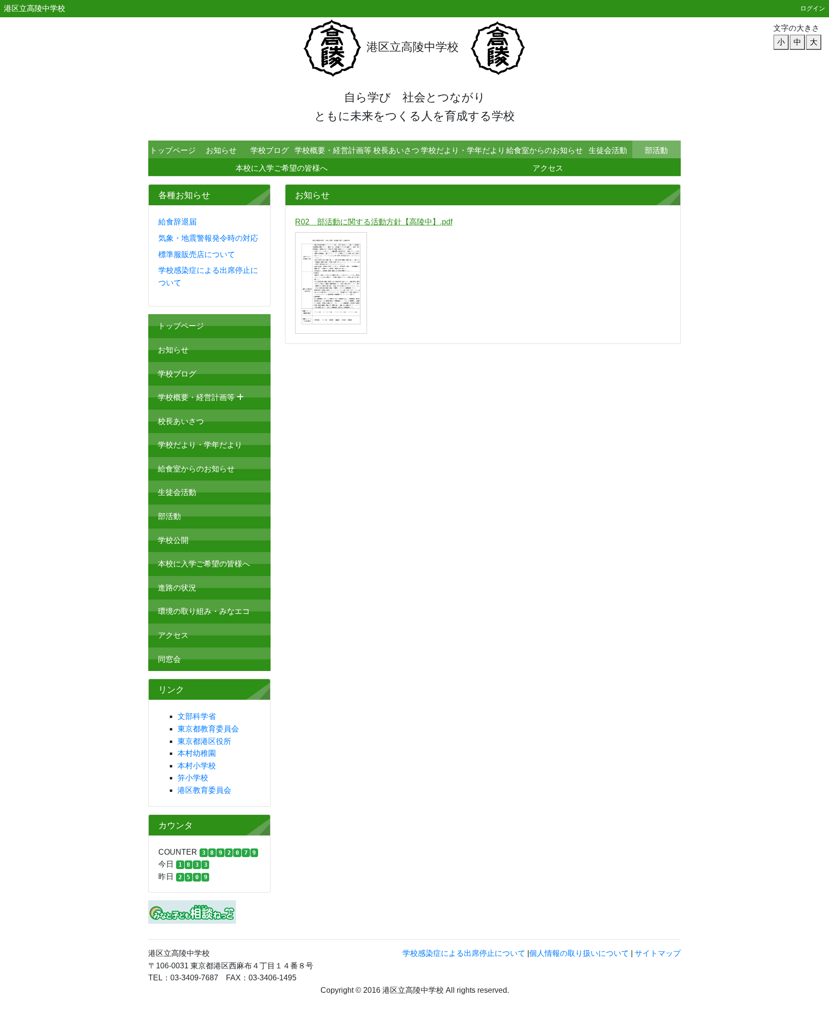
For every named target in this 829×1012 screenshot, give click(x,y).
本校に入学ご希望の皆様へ (282, 168)
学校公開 (173, 540)
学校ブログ (269, 150)
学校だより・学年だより (463, 150)
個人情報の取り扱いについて (579, 953)
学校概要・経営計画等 (333, 150)
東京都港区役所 (204, 741)
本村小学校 (197, 766)
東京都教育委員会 (208, 729)
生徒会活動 (608, 150)
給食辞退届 (177, 222)
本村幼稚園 (197, 753)
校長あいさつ (396, 150)
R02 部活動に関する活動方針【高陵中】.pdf (373, 222)
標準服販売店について (196, 254)
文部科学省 (197, 716)
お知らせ (221, 150)
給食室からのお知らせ (544, 150)
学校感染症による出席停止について (464, 953)
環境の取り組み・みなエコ (204, 611)
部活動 (656, 150)
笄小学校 (193, 778)
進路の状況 (177, 588)
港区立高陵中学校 (34, 8)
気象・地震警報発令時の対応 (208, 238)
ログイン (812, 8)
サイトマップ (658, 953)
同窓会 (169, 659)
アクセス (548, 168)
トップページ (173, 150)
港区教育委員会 (204, 790)
